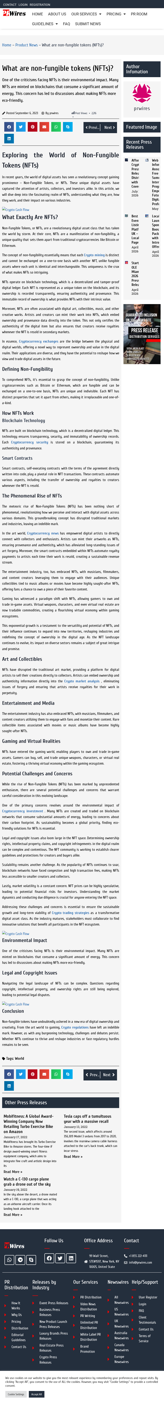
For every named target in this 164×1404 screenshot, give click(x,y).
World (19, 1058)
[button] (9, 127)
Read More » (13, 1172)
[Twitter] (60, 1258)
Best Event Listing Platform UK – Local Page (138, 229)
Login (23, 5)
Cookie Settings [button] (16, 1394)
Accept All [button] (36, 1394)
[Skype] (31, 1260)
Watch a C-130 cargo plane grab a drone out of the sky (27, 1182)
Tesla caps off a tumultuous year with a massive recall (87, 1119)
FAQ (66, 24)
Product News (26, 45)
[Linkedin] (71, 1258)
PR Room (139, 14)
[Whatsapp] (9, 1260)
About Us (57, 14)
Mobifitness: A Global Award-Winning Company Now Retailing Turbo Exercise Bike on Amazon (29, 1124)
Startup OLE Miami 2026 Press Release (137, 274)
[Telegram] (20, 1260)
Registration (40, 5)
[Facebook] (49, 1258)
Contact (9, 5)
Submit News (88, 24)
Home (37, 14)
